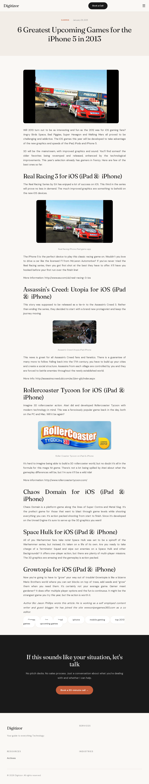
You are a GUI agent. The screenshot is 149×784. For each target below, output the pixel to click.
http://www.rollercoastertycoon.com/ (65, 480)
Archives (11, 758)
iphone (76, 619)
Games (31, 619)
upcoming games (49, 623)
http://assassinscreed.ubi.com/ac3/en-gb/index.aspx (65, 378)
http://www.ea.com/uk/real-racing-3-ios (68, 277)
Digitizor (11, 5)
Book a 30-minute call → (74, 690)
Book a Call (97, 5)
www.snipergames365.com (99, 607)
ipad (60, 619)
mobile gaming (97, 619)
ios (46, 619)
